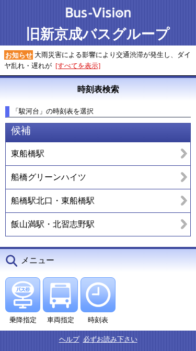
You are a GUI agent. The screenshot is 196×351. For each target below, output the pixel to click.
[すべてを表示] (77, 66)
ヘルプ (69, 339)
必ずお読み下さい (110, 339)
